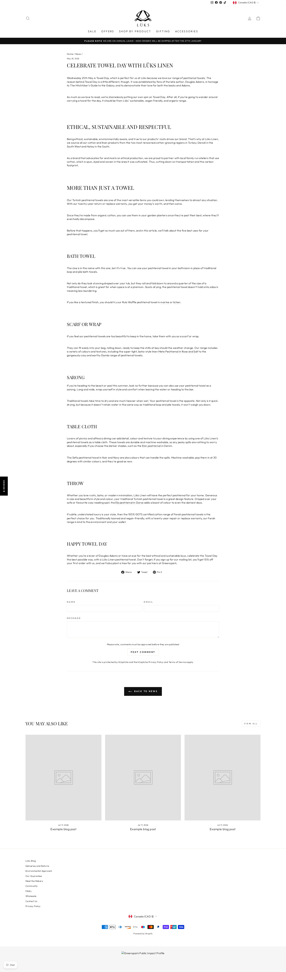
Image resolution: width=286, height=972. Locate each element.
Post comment (143, 652)
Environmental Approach (38, 870)
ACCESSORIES (186, 31)
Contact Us (31, 901)
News (78, 53)
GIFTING (163, 31)
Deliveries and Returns (37, 865)
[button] (4, 486)
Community (31, 885)
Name (71, 602)
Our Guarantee (33, 876)
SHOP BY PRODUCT (135, 31)
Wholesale (30, 896)
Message (74, 618)
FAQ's (28, 891)
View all (251, 723)
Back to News (145, 691)
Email (148, 602)
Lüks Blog (30, 860)
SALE (92, 31)
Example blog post (63, 829)
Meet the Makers (34, 880)
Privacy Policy (156, 662)
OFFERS (107, 31)
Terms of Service (178, 662)
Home (70, 53)
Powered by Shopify (142, 933)
